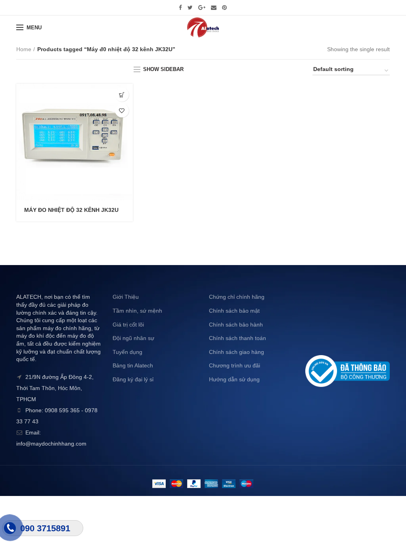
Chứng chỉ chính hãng (236, 297)
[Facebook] (180, 7)
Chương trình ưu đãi (234, 365)
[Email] (213, 7)
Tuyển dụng (127, 352)
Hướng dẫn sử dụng (234, 379)
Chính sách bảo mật (234, 311)
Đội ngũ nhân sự (133, 338)
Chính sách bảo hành (236, 324)
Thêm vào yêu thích (122, 110)
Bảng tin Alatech (133, 365)
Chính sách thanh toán (237, 338)
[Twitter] (190, 7)
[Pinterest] (224, 7)
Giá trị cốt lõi (128, 324)
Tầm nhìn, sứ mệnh (137, 311)
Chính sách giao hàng (236, 352)
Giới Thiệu (126, 297)
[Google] (201, 7)
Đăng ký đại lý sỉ (133, 379)
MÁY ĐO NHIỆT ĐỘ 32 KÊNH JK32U (71, 210)
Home (23, 49)
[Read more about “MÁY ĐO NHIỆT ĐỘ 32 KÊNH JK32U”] (122, 95)
